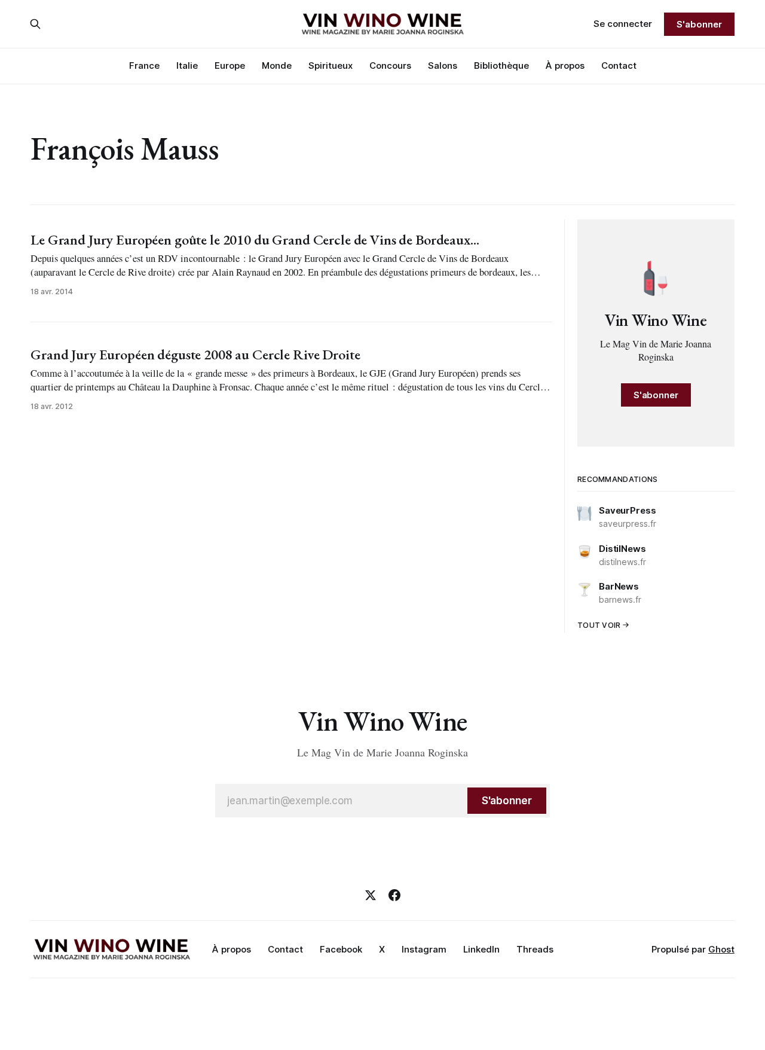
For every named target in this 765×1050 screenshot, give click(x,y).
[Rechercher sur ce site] (35, 23)
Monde (277, 65)
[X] (371, 895)
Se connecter (622, 23)
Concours (390, 65)
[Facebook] (394, 895)
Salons (442, 65)
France (144, 65)
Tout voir (599, 625)
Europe (230, 65)
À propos (565, 65)
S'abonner (699, 24)
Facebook (341, 949)
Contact (619, 65)
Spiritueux (330, 65)
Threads (534, 949)
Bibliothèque (501, 65)
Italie (187, 65)
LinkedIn (481, 949)
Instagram (424, 949)
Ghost (721, 949)
